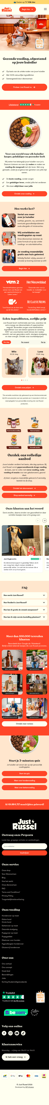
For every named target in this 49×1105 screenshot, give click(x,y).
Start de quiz (24, 774)
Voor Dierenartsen (9, 874)
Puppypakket (7, 937)
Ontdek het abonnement (23, 488)
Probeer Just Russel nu (22, 87)
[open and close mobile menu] (45, 9)
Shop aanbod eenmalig (23, 495)
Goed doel (6, 971)
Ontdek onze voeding (22, 194)
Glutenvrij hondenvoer (11, 947)
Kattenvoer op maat (10, 926)
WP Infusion (29, 1087)
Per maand (25, 342)
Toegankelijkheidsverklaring (13, 899)
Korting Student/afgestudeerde (14, 982)
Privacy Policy (7, 896)
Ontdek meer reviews (24, 724)
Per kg (43, 342)
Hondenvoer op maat (10, 916)
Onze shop (6, 870)
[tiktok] (23, 1033)
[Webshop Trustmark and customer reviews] (24, 1012)
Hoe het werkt (7, 881)
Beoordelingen (7, 975)
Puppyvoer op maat (10, 933)
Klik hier (31, 2)
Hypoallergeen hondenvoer (13, 944)
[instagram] (10, 1033)
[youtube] (17, 1033)
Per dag (6, 342)
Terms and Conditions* (11, 892)
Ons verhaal (7, 964)
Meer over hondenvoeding (24, 781)
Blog (3, 878)
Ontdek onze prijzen (23, 388)
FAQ (3, 889)
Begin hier (26, 9)
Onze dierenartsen (9, 885)
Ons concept (7, 967)
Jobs (4, 978)
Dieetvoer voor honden (11, 940)
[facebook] (4, 1033)
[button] (44, 520)
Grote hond (6, 922)
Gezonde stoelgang (9, 929)
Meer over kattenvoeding (25, 788)
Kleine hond (6, 919)
